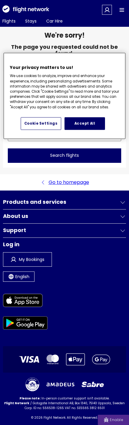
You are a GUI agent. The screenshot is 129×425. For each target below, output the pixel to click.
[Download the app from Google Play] (25, 324)
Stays (31, 21)
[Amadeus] (60, 384)
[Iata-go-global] (32, 384)
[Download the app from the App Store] (25, 301)
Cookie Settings (41, 123)
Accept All (84, 123)
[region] (64, 95)
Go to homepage (69, 182)
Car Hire (54, 21)
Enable (116, 419)
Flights (9, 21)
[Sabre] (93, 384)
